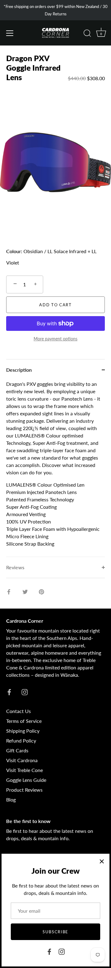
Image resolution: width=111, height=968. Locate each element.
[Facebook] (49, 951)
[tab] (55, 468)
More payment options (55, 338)
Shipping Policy (22, 731)
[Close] (102, 861)
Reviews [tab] (15, 567)
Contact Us (18, 711)
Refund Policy (21, 740)
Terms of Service (24, 721)
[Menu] (10, 33)
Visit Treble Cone (24, 770)
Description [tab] (19, 370)
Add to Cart (55, 304)
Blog (11, 799)
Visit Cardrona (22, 760)
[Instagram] (62, 951)
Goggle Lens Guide (26, 780)
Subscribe (55, 931)
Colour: (14, 251)
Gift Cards (17, 750)
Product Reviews (24, 790)
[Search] (87, 34)
